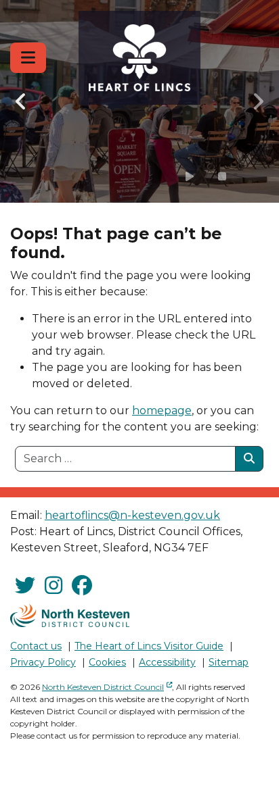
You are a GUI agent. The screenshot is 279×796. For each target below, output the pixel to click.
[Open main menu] (28, 58)
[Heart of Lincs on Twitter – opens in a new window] (25, 585)
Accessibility (167, 662)
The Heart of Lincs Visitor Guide (148, 646)
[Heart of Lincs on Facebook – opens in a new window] (82, 585)
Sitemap (229, 662)
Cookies (107, 662)
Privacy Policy (43, 662)
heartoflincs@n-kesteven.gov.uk (132, 515)
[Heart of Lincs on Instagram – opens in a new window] (53, 585)
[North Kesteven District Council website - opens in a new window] (69, 615)
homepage (162, 410)
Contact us (36, 646)
